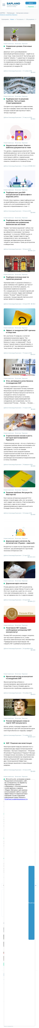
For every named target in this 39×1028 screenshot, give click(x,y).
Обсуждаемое (30, 19)
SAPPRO (2, 13)
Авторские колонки (22, 13)
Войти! (31, 3)
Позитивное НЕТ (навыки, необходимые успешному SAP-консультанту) (19, 630)
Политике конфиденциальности (16, 799)
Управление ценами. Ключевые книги (19, 47)
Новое (12, 19)
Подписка (31, 6)
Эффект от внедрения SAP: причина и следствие (20, 331)
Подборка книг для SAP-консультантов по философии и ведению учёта (18, 194)
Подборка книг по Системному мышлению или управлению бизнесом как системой (18, 222)
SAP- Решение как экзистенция (19, 743)
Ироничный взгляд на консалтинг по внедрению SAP (19, 677)
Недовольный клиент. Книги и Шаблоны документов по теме (18, 146)
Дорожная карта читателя (16, 583)
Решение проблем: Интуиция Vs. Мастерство (19, 493)
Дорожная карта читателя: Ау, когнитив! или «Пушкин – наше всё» (20, 542)
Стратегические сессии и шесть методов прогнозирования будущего (19, 438)
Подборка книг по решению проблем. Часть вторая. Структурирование (17, 101)
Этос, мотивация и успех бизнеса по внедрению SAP (19, 382)
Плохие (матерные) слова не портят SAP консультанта (17, 722)
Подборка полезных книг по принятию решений (17, 278)
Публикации (10, 13)
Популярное (20, 19)
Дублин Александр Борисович (12, 71)
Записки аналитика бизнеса (8, 15)
